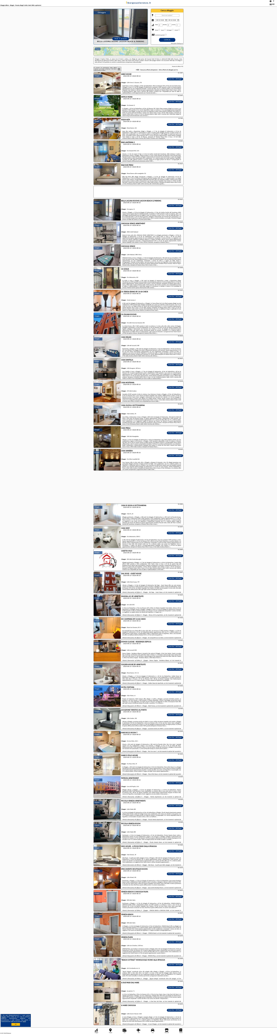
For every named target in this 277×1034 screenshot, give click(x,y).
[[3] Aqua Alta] (107, 128)
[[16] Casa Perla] (107, 437)
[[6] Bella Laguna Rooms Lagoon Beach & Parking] (107, 210)
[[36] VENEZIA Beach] (107, 923)
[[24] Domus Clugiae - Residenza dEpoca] (107, 651)
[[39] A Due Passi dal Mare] (107, 992)
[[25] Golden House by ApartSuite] (107, 673)
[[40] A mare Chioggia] (107, 1014)
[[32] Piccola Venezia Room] (107, 832)
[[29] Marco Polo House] (107, 764)
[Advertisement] (138, 487)
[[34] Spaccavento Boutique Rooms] (107, 878)
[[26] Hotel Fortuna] (107, 696)
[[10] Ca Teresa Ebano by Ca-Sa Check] (107, 301)
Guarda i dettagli (175, 79)
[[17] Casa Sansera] (107, 460)
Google (3, 1017)
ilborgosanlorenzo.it (138, 3)
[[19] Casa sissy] (107, 537)
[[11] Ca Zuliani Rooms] (107, 323)
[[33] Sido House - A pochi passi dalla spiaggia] (107, 855)
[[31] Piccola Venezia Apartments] (107, 810)
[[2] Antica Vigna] (107, 106)
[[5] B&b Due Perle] (107, 174)
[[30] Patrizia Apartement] (107, 787)
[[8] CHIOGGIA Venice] (107, 255)
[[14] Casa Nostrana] (107, 391)
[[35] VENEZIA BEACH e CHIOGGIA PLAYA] (107, 901)
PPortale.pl (8, 1033)
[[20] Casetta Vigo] (107, 560)
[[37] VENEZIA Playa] (107, 946)
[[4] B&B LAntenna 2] (107, 151)
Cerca (167, 40)
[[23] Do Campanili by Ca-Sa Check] (107, 628)
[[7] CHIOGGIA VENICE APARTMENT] (107, 232)
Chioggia (96, 76)
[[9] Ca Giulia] (107, 278)
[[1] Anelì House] (107, 83)
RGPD (24, 1021)
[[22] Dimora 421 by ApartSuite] (107, 605)
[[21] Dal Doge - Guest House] (107, 582)
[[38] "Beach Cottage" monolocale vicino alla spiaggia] (107, 969)
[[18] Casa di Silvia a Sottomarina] (107, 514)
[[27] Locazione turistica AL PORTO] (107, 719)
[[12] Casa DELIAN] (107, 346)
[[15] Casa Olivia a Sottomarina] (107, 414)
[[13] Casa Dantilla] (107, 369)
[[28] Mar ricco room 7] (107, 742)
